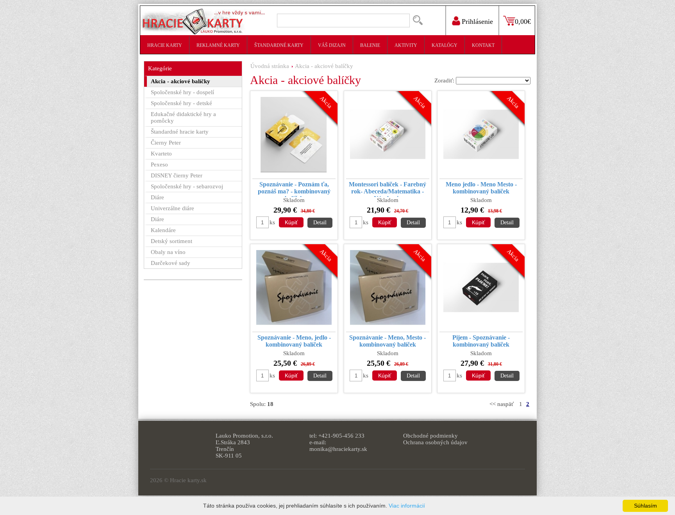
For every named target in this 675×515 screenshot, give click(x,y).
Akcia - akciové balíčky (324, 66)
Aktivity (406, 45)
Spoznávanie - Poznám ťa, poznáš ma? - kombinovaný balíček (294, 189)
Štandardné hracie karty (180, 132)
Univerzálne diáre (172, 208)
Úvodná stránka (269, 66)
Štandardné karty (279, 45)
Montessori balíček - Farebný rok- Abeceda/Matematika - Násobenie (387, 189)
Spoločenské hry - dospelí (182, 92)
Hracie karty (164, 45)
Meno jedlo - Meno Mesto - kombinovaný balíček (481, 188)
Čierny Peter (166, 142)
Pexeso (159, 164)
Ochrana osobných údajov (435, 442)
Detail (320, 222)
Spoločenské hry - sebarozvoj (187, 186)
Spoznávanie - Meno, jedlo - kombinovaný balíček (294, 341)
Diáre (157, 197)
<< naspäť (501, 404)
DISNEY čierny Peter (176, 175)
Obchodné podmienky (430, 436)
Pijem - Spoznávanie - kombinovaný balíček (481, 341)
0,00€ (523, 21)
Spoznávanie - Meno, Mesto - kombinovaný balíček (387, 341)
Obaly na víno (168, 252)
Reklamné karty (218, 45)
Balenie (370, 45)
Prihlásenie (477, 21)
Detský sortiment (171, 241)
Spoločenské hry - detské (181, 103)
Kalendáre (163, 230)
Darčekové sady (170, 263)
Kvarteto (161, 153)
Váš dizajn (332, 45)
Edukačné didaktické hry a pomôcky (183, 117)
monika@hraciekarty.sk (338, 449)
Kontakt (483, 45)
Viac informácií (407, 505)
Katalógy (444, 45)
